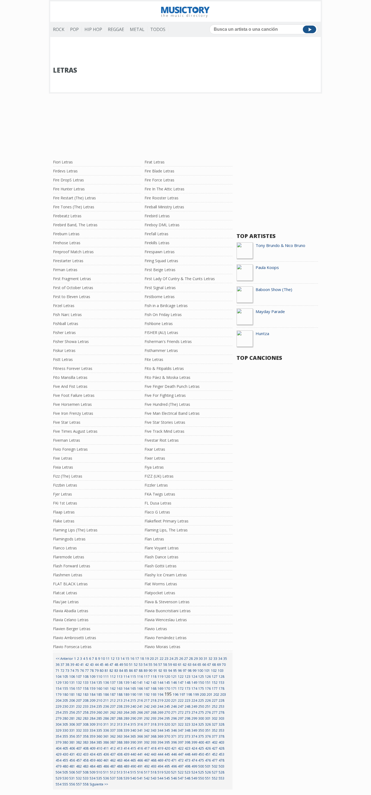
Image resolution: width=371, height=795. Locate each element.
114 (126, 676)
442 (147, 754)
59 (170, 664)
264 (126, 712)
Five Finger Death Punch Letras (172, 386)
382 (79, 742)
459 (92, 760)
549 (194, 778)
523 (187, 772)
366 (140, 736)
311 (106, 724)
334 (92, 730)
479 (58, 766)
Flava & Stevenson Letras (167, 601)
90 (150, 670)
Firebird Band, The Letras (75, 224)
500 (201, 766)
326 (208, 724)
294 (160, 718)
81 (106, 670)
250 (201, 706)
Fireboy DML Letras (162, 224)
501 (208, 766)
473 (187, 760)
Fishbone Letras (158, 323)
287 (113, 718)
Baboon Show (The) (274, 289)
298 (187, 718)
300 (201, 718)
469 (160, 760)
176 (208, 688)
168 (153, 688)
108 (86, 676)
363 (119, 736)
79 (97, 670)
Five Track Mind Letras (164, 431)
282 (79, 718)
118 (153, 676)
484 (92, 766)
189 (126, 694)
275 (201, 712)
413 (119, 748)
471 (174, 760)
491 (140, 766)
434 (92, 754)
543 (153, 778)
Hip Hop (93, 29)
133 (86, 682)
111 (106, 676)
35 (225, 658)
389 (126, 742)
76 (82, 670)
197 (182, 694)
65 (199, 664)
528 (221, 772)
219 (160, 700)
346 (174, 730)
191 (140, 694)
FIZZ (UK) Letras (159, 476)
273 (187, 712)
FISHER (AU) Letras (161, 332)
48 (116, 664)
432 (79, 754)
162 (113, 688)
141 (140, 682)
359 (92, 736)
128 (221, 676)
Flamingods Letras (69, 539)
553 (221, 778)
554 (58, 784)
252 (215, 706)
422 (181, 748)
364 (126, 736)
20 (152, 658)
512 (113, 772)
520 (167, 772)
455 (65, 760)
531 (72, 778)
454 (58, 760)
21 (157, 658)
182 (79, 694)
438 (119, 754)
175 (201, 688)
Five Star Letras (66, 422)
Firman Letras (65, 269)
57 (160, 664)
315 (133, 724)
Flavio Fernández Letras (165, 637)
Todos (157, 29)
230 (65, 706)
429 (58, 754)
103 (221, 670)
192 (147, 694)
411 (106, 748)
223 (187, 700)
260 (99, 712)
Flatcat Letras (65, 592)
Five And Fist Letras (70, 386)
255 (65, 712)
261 (106, 712)
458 (86, 760)
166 (140, 688)
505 (65, 772)
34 (220, 658)
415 (133, 748)
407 (79, 748)
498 (187, 766)
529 (58, 778)
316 (140, 724)
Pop (74, 29)
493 (153, 766)
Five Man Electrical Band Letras (172, 413)
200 (203, 694)
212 (113, 700)
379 (58, 742)
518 (153, 772)
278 (221, 712)
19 (147, 658)
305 (65, 724)
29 (196, 658)
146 (174, 682)
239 (126, 706)
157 (79, 688)
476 (208, 760)
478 (221, 760)
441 (140, 754)
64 (194, 664)
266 (140, 712)
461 (106, 760)
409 (92, 748)
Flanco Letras (65, 547)
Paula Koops (267, 267)
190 (133, 694)
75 (77, 670)
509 (92, 772)
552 (215, 778)
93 (165, 670)
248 (187, 706)
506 (72, 772)
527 (215, 772)
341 (140, 730)
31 (205, 658)
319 (160, 724)
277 (215, 712)
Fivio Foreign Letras (70, 449)
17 (137, 658)
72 (62, 670)
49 (121, 664)
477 (215, 760)
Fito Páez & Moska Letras (167, 377)
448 (187, 754)
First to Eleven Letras (71, 296)
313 (119, 724)
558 (86, 784)
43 (92, 664)
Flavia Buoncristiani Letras (167, 610)
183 (86, 694)
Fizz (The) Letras (67, 476)
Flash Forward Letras (71, 565)
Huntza (262, 333)
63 (189, 664)
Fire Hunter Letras (69, 188)
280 (65, 718)
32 (210, 658)
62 (185, 664)
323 (187, 724)
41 (82, 664)
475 (201, 760)
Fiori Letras (63, 162)
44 (97, 664)
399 (194, 742)
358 (86, 736)
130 (65, 682)
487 (113, 766)
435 (99, 754)
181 (72, 694)
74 (72, 670)
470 (167, 760)
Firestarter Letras (68, 260)
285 (99, 718)
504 (58, 772)
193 (153, 694)
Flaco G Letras (157, 512)
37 (62, 664)
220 (167, 700)
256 (72, 712)
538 (119, 778)
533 (86, 778)
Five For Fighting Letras (165, 395)
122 (181, 676)
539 (126, 778)
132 (79, 682)
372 (181, 736)
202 (216, 694)
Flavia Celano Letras (71, 619)
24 (171, 658)
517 (147, 772)
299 (194, 718)
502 (215, 766)
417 (147, 748)
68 (214, 664)
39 (72, 664)
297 (181, 718)
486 (106, 766)
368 (153, 736)
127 (215, 676)
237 (113, 706)
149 (194, 682)
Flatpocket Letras (159, 592)
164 (126, 688)
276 (208, 712)
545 (167, 778)
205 (65, 700)
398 (187, 742)
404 (58, 748)
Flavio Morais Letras (162, 646)
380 (65, 742)
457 (79, 760)
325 (201, 724)
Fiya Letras (154, 467)
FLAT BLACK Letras (70, 583)
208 (86, 700)
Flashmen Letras (67, 574)
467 (147, 760)
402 (215, 742)
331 (72, 730)
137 (113, 682)
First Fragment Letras (72, 278)
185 (99, 694)
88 (141, 670)
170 (167, 688)
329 (58, 730)
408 (86, 748)
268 (153, 712)
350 (201, 730)
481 (72, 766)
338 (119, 730)
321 (174, 724)
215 (133, 700)
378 (221, 736)
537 (113, 778)
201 (209, 694)
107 (79, 676)
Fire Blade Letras (159, 171)
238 (119, 706)
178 (221, 688)
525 (201, 772)
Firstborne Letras (159, 296)
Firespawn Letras (159, 251)
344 (160, 730)
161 (106, 688)
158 (86, 688)
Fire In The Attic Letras (164, 188)
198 (189, 694)
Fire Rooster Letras (161, 197)
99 (194, 670)
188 (119, 694)
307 (79, 724)
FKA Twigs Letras (159, 494)
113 (119, 676)
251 (208, 706)
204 (58, 700)
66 (204, 664)
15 (127, 658)
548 (187, 778)
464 (126, 760)
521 (174, 772)
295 (167, 718)
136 (106, 682)
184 (92, 694)
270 (167, 712)
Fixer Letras (154, 458)
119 (160, 676)
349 (194, 730)
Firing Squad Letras (161, 260)
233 (86, 706)
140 (133, 682)
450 (201, 754)
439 (126, 754)
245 (167, 706)
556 (72, 784)
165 (133, 688)
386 (106, 742)
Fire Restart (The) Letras (74, 197)
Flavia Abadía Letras (70, 610)
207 (79, 700)
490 (133, 766)
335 (99, 730)
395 (167, 742)
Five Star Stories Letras (164, 422)
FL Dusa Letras (157, 503)
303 (221, 718)
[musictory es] (185, 11)
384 (92, 742)
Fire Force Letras (159, 179)
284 (92, 718)
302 (215, 718)
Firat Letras (154, 162)
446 (174, 754)
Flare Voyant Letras (161, 547)
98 (189, 670)
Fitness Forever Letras (72, 368)
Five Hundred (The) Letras (167, 404)
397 (181, 742)
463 (119, 760)
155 (65, 688)
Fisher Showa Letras (71, 341)
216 (140, 700)
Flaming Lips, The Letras (166, 530)
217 (147, 700)
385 (99, 742)
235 (99, 706)
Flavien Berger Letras (71, 628)
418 (153, 748)
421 (174, 748)
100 (200, 670)
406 (72, 748)
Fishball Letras (65, 323)
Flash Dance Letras (161, 556)
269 (160, 712)
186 (106, 694)
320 (167, 724)
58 (165, 664)
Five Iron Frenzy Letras (73, 413)
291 (140, 718)
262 (113, 712)
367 (147, 736)
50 (126, 664)
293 (153, 718)
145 (167, 682)
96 (180, 670)
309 (92, 724)
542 (147, 778)
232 (79, 706)
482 (79, 766)
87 (136, 670)
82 (111, 670)
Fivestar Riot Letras (161, 440)
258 (86, 712)
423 (187, 748)
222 (181, 700)
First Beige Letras (159, 269)
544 (160, 778)
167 (147, 688)
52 (136, 664)
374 (194, 736)
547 (181, 778)
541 (140, 778)
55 (150, 664)
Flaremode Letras (68, 556)
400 (201, 742)
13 (118, 658)
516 (140, 772)
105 (65, 676)
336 (106, 730)
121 (174, 676)
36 (57, 664)
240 (133, 706)
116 (140, 676)
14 (122, 658)
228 (221, 700)
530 (65, 778)
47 (111, 664)
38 (67, 664)
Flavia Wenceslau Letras (165, 619)
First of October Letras (73, 287)
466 (140, 760)
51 (131, 664)
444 (160, 754)
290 (133, 718)
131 (72, 682)
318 (153, 724)
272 (181, 712)
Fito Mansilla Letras (70, 377)
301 (208, 718)
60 (175, 664)
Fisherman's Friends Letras (168, 341)
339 (126, 730)
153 (221, 682)
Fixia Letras (63, 467)
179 (58, 694)
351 (208, 730)
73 (67, 670)
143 (153, 682)
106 (72, 676)
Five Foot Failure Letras (74, 395)
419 (160, 748)
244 (160, 706)
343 (153, 730)
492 (147, 766)
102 (214, 670)
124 (194, 676)
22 (162, 658)
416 (140, 748)
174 (194, 688)
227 (215, 700)
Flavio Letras (155, 628)
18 (142, 658)
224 (194, 700)
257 (79, 712)
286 (106, 718)
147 (181, 682)
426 (208, 748)
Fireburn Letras (66, 233)
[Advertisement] (185, 52)
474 (194, 760)
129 (58, 682)
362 (113, 736)
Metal (137, 29)
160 (99, 688)
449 (194, 754)
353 (221, 730)
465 (133, 760)
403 (221, 742)
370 (167, 736)
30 (201, 658)
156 (72, 688)
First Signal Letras (160, 287)
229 (58, 706)
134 (92, 682)
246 (174, 706)
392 (147, 742)
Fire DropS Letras (68, 179)
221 (174, 700)
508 (86, 772)
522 (181, 772)
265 (133, 712)
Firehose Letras (66, 242)
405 (65, 748)
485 (99, 766)
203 (223, 694)
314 (126, 724)
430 (65, 754)
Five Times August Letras (75, 431)
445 (167, 754)
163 (119, 688)
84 (121, 670)
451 (208, 754)
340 (133, 730)
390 (133, 742)
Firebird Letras (157, 215)
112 (113, 676)
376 (208, 736)
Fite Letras (153, 359)
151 (208, 682)
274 (194, 712)
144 (160, 682)
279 (58, 718)
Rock (58, 29)
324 (194, 724)
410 (99, 748)
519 (160, 772)
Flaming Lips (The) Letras (75, 530)
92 (160, 670)
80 (101, 670)
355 (65, 736)
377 (215, 736)
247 (181, 706)
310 (99, 724)
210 (99, 700)
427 (215, 748)
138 (119, 682)
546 (174, 778)
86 (131, 670)
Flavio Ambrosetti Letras (74, 637)
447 (181, 754)
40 (77, 664)
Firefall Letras (156, 233)
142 (147, 682)
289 (126, 718)
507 (79, 772)
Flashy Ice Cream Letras (165, 574)
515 (133, 772)
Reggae (116, 29)
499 (194, 766)
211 (106, 700)
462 (113, 760)
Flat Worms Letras (160, 583)
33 (215, 658)
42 (87, 664)
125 (201, 676)
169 (160, 688)
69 (219, 664)
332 (79, 730)
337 (113, 730)
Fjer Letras (62, 494)
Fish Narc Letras (67, 314)
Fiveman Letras (66, 440)
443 (153, 754)
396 (174, 742)
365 (133, 736)
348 (187, 730)
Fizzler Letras (156, 485)
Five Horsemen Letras (72, 404)
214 (126, 700)
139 (126, 682)
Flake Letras (63, 521)
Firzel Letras (63, 305)
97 (185, 670)
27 (186, 658)
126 (208, 676)
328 (221, 724)
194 (160, 694)
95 (175, 670)
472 (181, 760)
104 (58, 676)
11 (108, 658)
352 (215, 730)
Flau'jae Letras (66, 601)
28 (191, 658)
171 (174, 688)
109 (92, 676)
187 (113, 694)
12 (113, 658)
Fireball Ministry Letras (164, 206)
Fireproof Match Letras (73, 251)
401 (208, 742)
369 (160, 736)
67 (209, 664)
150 (201, 682)
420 (167, 748)
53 (141, 664)
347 (181, 730)
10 (103, 658)
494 (160, 766)
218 (153, 700)
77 (87, 670)
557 (79, 784)
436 (106, 754)
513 (119, 772)
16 (132, 658)
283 (86, 718)
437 (113, 754)
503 (221, 766)
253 (221, 706)
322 (181, 724)
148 (187, 682)
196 (175, 694)
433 (86, 754)
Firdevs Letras (65, 171)
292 (147, 718)
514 (126, 772)
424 (194, 748)
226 (208, 700)
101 (207, 670)
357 (79, 736)
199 (196, 694)
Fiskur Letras (64, 350)
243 (153, 706)
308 (86, 724)
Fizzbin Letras (65, 485)
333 (86, 730)
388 (119, 742)
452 (215, 754)
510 (99, 772)
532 (79, 778)
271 (174, 712)
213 (119, 700)
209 (92, 700)
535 (99, 778)
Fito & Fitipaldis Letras (164, 368)
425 (201, 748)
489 (126, 766)
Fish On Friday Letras (163, 314)
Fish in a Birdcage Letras (166, 305)
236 (106, 706)
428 (221, 748)
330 (65, 730)
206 (72, 700)
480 (65, 766)
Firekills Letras (156, 242)
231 (72, 706)
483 (86, 766)
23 (166, 658)
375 (201, 736)
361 (106, 736)
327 (215, 724)
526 (208, 772)
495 (167, 766)
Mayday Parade (270, 311)
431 (72, 754)
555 (65, 784)
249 (194, 706)
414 (126, 748)
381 (72, 742)
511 (106, 772)
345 (167, 730)
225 (201, 700)
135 (99, 682)
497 (181, 766)
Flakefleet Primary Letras (166, 521)
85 (126, 670)
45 (101, 664)
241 (140, 706)
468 (153, 760)
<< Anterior (64, 658)
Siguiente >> (99, 784)
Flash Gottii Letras (160, 565)
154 (58, 688)
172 (181, 688)
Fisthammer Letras (161, 350)
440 (133, 754)
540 (133, 778)
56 (155, 664)
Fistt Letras (63, 359)
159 (92, 688)
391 (140, 742)
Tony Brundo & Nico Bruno (280, 245)
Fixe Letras (62, 458)
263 (119, 712)
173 (187, 688)
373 (187, 736)
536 (106, 778)
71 (57, 670)
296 (174, 718)
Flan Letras (154, 539)
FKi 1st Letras (65, 503)
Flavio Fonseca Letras (72, 646)
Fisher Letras (64, 332)
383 (86, 742)
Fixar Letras (154, 449)
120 (167, 676)
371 (174, 736)
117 (147, 676)
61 (180, 664)
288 (119, 718)
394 (160, 742)
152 (215, 682)
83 (116, 670)
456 (72, 760)
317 (147, 724)
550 (201, 778)
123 (187, 676)
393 (153, 742)
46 (106, 664)
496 (174, 766)
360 (99, 736)
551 (208, 778)
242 (147, 706)
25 (176, 658)
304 (58, 724)
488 (119, 766)
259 (92, 712)
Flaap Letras (64, 512)
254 (58, 712)
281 (72, 718)
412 (113, 748)
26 (181, 658)
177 (215, 688)
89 (145, 670)
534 (92, 778)
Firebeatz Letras (67, 215)
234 (92, 706)
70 (224, 664)
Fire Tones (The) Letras (73, 206)
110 (99, 676)
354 (58, 736)
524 (194, 772)
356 (72, 736)
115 (133, 676)
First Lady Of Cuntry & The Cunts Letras (179, 278)
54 (145, 664)
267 (147, 712)
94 (170, 670)
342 (147, 730)
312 (113, 724)
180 (65, 694)
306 (72, 724)
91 (155, 670)
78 (92, 670)
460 (99, 760)
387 (113, 742)
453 (221, 754)
